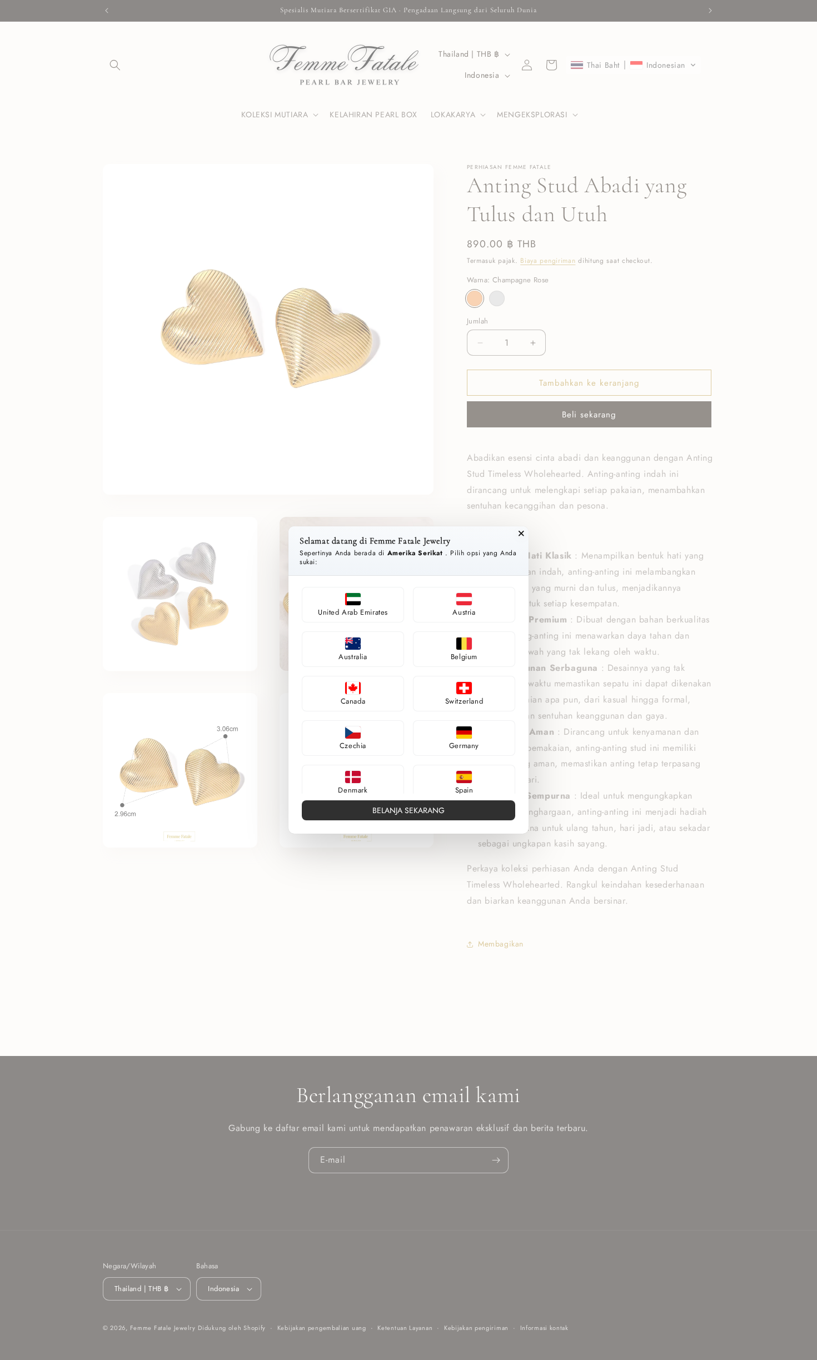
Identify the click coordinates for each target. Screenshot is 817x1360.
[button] (353, 604)
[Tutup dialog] (521, 533)
